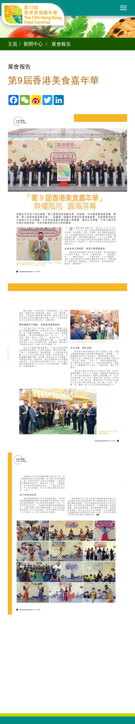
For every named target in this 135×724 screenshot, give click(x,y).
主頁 (13, 44)
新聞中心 (33, 44)
